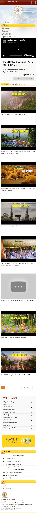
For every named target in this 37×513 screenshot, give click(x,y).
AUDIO (6, 28)
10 (30, 387)
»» (9, 391)
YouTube (8, 488)
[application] (18, 48)
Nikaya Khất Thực (9, 409)
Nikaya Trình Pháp (9, 412)
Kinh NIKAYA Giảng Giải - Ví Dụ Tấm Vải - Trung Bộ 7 (15, 375)
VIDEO (7, 25)
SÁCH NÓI (7, 34)
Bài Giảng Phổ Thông (10, 422)
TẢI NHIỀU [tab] (23, 84)
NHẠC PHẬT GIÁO (10, 37)
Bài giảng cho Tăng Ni (10, 417)
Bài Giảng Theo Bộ (9, 420)
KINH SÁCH (8, 31)
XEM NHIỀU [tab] (15, 84)
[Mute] (30, 56)
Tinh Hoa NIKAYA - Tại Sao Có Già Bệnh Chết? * (14, 114)
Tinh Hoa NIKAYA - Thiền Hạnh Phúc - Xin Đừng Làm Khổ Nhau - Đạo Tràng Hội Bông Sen (17, 264)
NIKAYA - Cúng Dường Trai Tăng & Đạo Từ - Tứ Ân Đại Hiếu (17, 300)
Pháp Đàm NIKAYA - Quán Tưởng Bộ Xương (13, 337)
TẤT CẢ (6, 22)
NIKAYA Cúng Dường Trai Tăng (9, 226)
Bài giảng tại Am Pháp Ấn (11, 428)
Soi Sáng (7, 425)
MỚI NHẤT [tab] (6, 84)
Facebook (8, 486)
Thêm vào (29, 78)
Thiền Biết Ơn (8, 407)
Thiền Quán (7, 415)
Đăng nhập (9, 478)
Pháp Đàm (7, 404)
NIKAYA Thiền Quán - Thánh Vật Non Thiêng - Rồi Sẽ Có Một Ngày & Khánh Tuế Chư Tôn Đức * (18, 152)
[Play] (4, 56)
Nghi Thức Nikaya (9, 402)
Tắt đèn (19, 78)
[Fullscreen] (33, 56)
